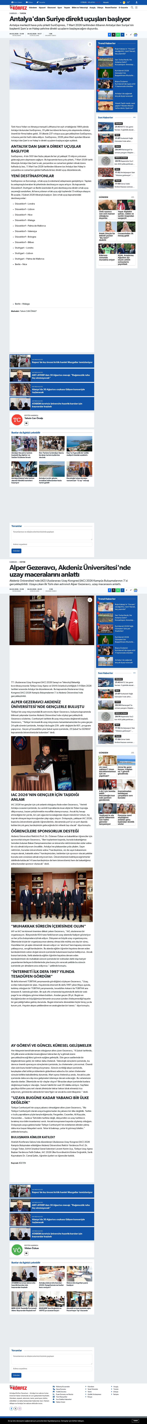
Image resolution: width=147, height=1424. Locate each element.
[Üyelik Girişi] (135, 2)
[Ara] (132, 7)
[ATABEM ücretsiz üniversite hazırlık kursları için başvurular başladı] (24, 1274)
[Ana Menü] (136, 7)
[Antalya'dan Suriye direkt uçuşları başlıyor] (52, 65)
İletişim (116, 1394)
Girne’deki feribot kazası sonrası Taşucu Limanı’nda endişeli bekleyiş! (124, 185)
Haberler (13, 13)
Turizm (23, 13)
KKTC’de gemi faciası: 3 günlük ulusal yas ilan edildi (124, 128)
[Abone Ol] (135, 34)
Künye (90, 1397)
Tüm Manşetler (61, 1397)
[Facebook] (11, 1408)
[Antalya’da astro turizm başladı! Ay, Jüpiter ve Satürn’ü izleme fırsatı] (24, 444)
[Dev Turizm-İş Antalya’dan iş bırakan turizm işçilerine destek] (52, 444)
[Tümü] (134, 118)
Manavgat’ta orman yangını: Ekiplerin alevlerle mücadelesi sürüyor (125, 151)
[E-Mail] (26, 423)
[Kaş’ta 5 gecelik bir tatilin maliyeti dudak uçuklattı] (79, 444)
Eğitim (22, 562)
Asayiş (92, 8)
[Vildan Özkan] (17, 1250)
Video (30, 2)
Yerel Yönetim (93, 1389)
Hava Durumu (61, 1389)
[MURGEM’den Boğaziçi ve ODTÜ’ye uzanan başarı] (52, 1299)
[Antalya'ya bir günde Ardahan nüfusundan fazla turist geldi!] (52, 469)
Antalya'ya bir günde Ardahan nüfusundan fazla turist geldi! (50, 480)
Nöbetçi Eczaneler (63, 1387)
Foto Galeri (18, 2)
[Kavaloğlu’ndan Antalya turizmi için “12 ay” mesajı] (79, 469)
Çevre (118, 146)
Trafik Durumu (61, 1392)
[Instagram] (20, 1408)
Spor (60, 8)
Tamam (135, 1420)
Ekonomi (52, 8)
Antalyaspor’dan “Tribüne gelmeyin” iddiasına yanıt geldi (125, 174)
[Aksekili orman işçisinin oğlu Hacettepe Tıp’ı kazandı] (79, 1299)
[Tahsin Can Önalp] (17, 420)
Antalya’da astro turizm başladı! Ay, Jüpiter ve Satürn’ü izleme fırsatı (21, 455)
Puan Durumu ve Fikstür (64, 1394)
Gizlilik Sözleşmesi (94, 1394)
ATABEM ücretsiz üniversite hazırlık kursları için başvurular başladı (23, 1285)
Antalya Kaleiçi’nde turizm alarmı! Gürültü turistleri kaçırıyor (22, 480)
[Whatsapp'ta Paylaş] (118, 35)
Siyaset (42, 8)
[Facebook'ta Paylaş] (109, 35)
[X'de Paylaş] (114, 35)
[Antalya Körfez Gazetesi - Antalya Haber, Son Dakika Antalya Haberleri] (18, 7)
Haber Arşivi (60, 1402)
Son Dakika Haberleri (64, 1399)
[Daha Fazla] (122, 35)
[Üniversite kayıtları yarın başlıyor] (79, 1274)
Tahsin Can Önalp (33, 418)
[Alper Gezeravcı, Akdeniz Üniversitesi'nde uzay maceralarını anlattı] (52, 620)
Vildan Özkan (31, 1248)
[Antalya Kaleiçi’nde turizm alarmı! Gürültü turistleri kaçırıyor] (24, 469)
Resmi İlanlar (111, 8)
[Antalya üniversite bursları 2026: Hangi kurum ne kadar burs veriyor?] (52, 1274)
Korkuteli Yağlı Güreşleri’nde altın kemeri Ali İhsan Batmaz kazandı (125, 140)
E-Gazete (123, 8)
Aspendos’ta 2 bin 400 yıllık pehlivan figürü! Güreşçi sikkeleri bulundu (125, 163)
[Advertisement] (52, 107)
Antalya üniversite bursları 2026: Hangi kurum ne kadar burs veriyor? (51, 1285)
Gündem (33, 8)
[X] (15, 1408)
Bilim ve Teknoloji (80, 8)
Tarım (90, 1392)
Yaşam (67, 8)
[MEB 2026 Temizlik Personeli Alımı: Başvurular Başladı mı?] (24, 1299)
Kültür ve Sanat (121, 158)
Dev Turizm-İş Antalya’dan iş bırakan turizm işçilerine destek (51, 455)
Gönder (16, 551)
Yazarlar (42, 2)
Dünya (100, 8)
